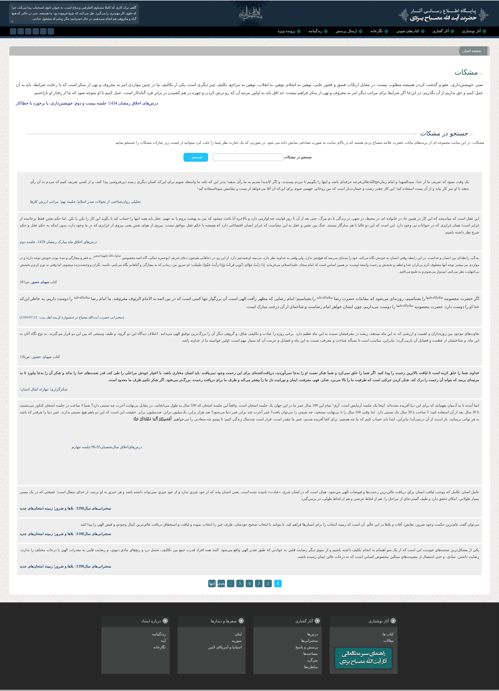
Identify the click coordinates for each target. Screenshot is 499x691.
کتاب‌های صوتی (407, 31)
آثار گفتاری (440, 31)
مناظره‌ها (311, 667)
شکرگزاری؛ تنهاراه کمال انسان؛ (44, 389)
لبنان (238, 634)
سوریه (237, 641)
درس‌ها (312, 634)
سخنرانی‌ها (309, 641)
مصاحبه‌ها (310, 654)
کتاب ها (388, 634)
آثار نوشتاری (471, 31)
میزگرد (312, 660)
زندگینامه (315, 31)
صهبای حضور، (41, 357)
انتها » (212, 584)
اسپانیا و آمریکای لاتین (225, 647)
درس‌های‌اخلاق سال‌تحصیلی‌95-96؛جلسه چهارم (107, 447)
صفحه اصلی (471, 51)
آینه (163, 641)
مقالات (388, 641)
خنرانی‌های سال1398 (92, 508)
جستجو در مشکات (298, 157)
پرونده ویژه (286, 31)
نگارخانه (376, 31)
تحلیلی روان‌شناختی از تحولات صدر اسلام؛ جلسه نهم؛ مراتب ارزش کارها (85, 202)
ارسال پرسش (346, 31)
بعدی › (221, 584)
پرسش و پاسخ (307, 647)
